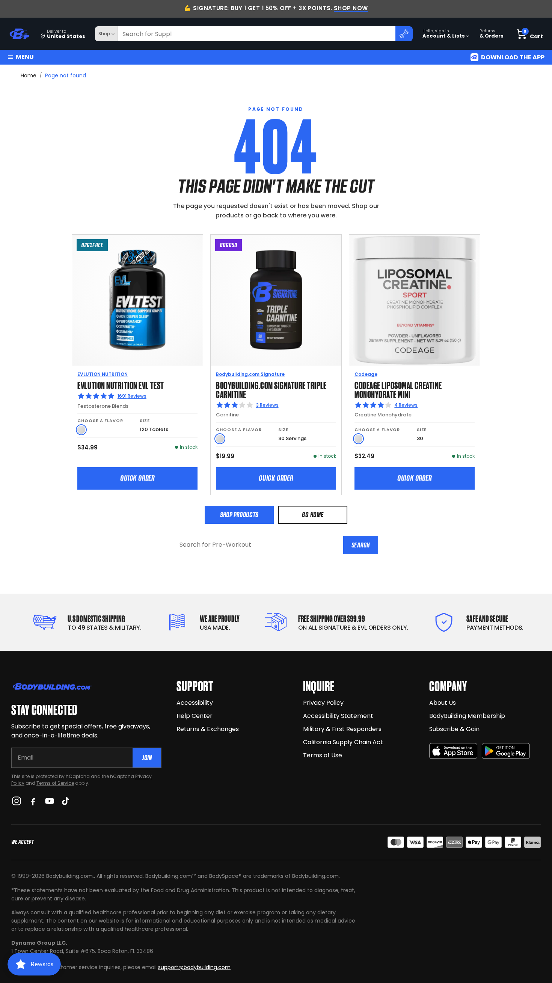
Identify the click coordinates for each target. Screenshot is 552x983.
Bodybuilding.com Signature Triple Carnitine (271, 389)
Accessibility (194, 702)
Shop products (239, 515)
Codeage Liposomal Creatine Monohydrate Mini (398, 389)
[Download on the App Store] (453, 751)
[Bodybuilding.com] (19, 34)
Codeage (365, 374)
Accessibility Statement (338, 716)
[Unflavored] (81, 430)
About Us (442, 702)
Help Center (194, 716)
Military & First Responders (342, 729)
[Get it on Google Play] (506, 751)
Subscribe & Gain (454, 729)
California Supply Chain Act (343, 742)
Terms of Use (322, 755)
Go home (312, 515)
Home (28, 75)
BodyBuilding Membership (467, 716)
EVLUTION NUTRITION (102, 374)
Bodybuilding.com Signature (250, 374)
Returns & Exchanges (207, 729)
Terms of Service (55, 783)
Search (360, 545)
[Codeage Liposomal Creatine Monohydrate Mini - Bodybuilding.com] (414, 300)
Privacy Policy (323, 702)
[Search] (404, 33)
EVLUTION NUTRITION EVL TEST (120, 384)
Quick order (137, 477)
